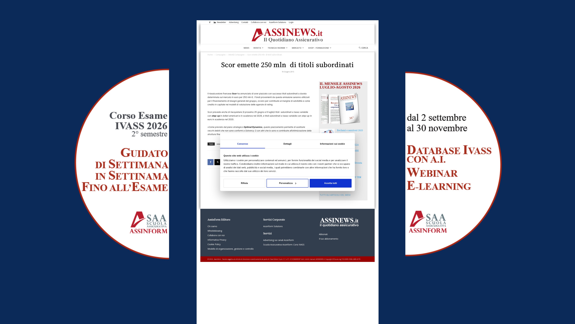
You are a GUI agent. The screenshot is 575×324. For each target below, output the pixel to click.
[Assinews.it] (287, 34)
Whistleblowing (215, 230)
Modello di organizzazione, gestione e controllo (231, 248)
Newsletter (221, 22)
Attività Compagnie (236, 54)
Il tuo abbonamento (328, 238)
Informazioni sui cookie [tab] (332, 143)
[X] (217, 162)
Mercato (296, 47)
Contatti (244, 22)
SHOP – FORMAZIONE (318, 47)
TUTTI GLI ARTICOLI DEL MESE (335, 195)
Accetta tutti (330, 183)
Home (210, 54)
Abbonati (323, 234)
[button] (362, 47)
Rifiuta (244, 183)
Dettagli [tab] (287, 143)
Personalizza (286, 183)
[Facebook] (210, 22)
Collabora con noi (258, 22)
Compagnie (221, 54)
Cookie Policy (214, 244)
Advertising (234, 22)
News (246, 47)
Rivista (257, 47)
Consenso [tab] (242, 143)
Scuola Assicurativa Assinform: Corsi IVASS (283, 244)
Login (291, 22)
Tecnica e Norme (276, 47)
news (219, 144)
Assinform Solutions (277, 22)
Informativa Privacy (217, 239)
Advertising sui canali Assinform (278, 240)
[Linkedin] (214, 22)
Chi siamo (212, 226)
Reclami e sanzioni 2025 (350, 130)
